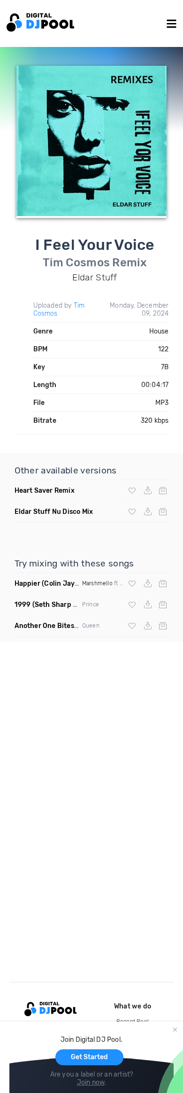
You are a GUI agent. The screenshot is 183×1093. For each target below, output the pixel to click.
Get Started (89, 1057)
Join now (91, 1082)
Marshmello (97, 583)
